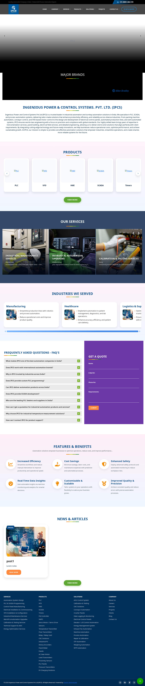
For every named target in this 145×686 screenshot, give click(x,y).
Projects (102, 9)
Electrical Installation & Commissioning (18, 610)
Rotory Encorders (45, 645)
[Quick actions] (140, 681)
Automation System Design (14, 600)
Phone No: (92, 382)
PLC (16, 185)
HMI (72, 185)
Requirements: (94, 392)
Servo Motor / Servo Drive (48, 622)
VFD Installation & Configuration (15, 613)
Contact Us (114, 9)
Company (54, 9)
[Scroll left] (5, 331)
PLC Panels (43, 664)
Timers (128, 185)
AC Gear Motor (44, 654)
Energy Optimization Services (14, 629)
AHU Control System (81, 600)
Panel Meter (43, 648)
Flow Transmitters (45, 632)
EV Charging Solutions (47, 670)
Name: (91, 363)
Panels (41, 651)
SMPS (41, 619)
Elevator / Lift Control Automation (86, 622)
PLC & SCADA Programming (14, 603)
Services (66, 9)
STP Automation (80, 641)
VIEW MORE (72, 200)
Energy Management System (84, 626)
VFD (44, 185)
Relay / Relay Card (45, 635)
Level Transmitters (45, 657)
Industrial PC (43, 641)
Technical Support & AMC (13, 626)
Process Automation (81, 635)
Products (77, 9)
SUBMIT (94, 408)
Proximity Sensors (45, 661)
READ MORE (13, 572)
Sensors (41, 626)
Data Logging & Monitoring (84, 616)
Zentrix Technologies (70, 682)
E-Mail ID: (92, 373)
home (45, 9)
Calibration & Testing (81, 603)
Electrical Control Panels (82, 619)
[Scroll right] (140, 331)
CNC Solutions (44, 638)
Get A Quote (129, 9)
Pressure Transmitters (47, 667)
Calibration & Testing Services (14, 622)
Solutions (90, 9)
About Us (112, 600)
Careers (111, 603)
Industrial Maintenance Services (15, 616)
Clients (111, 613)
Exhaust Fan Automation (83, 629)
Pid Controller (44, 616)
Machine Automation (81, 632)
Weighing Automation (82, 645)
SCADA (100, 185)
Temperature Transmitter (48, 629)
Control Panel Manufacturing (14, 606)
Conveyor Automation (82, 610)
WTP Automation (80, 648)
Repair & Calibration (81, 638)
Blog (110, 616)
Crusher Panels (79, 613)
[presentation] (7, 173)
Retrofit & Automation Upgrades (15, 619)
